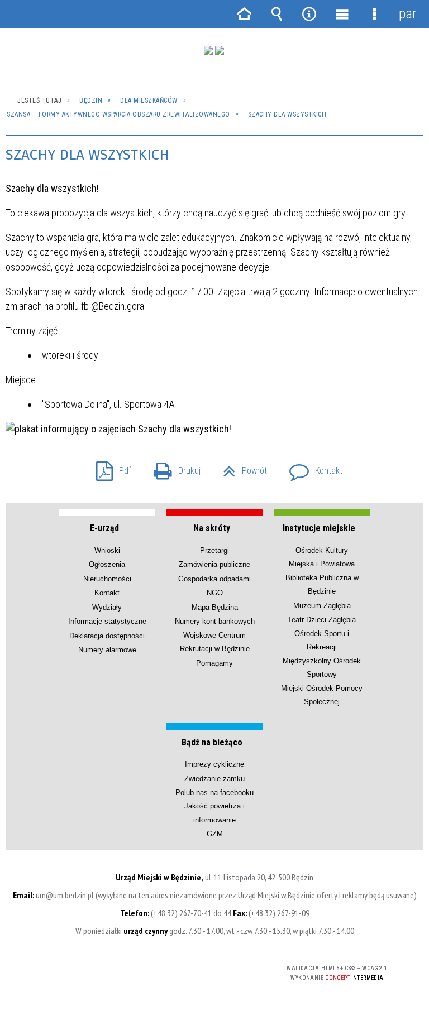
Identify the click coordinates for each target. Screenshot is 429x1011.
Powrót (240, 467)
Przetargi (214, 550)
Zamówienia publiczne (214, 564)
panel (407, 14)
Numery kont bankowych (215, 621)
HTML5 (179, 969)
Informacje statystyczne (107, 621)
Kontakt (311, 467)
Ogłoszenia (107, 564)
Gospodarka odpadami (214, 579)
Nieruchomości (107, 579)
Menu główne (341, 14)
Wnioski (107, 550)
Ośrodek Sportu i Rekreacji (321, 640)
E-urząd (104, 528)
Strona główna (244, 14)
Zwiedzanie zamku (214, 778)
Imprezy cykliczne (214, 764)
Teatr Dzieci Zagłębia (322, 619)
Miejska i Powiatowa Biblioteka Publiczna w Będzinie (322, 577)
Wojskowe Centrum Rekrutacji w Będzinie (215, 642)
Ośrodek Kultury (321, 550)
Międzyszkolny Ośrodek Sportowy (322, 667)
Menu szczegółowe (374, 14)
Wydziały (107, 607)
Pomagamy (214, 663)
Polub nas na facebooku (214, 792)
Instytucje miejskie (319, 528)
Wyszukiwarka (276, 14)
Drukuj (173, 467)
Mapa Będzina (215, 607)
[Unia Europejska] (219, 50)
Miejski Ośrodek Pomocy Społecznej (322, 695)
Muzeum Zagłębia (322, 605)
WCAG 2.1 (231, 968)
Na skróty (211, 528)
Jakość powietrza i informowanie (214, 813)
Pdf (109, 467)
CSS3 (196, 969)
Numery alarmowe (107, 650)
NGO (215, 593)
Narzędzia (309, 14)
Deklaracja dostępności (107, 636)
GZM (215, 834)
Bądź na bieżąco (212, 742)
